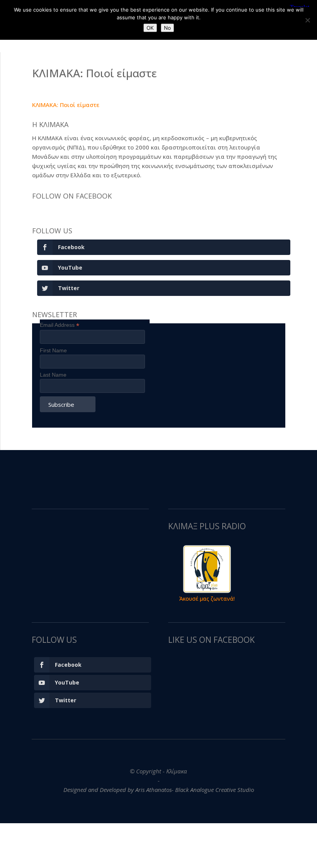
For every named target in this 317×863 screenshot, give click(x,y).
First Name (53, 350)
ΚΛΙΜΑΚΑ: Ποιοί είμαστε (65, 105)
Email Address (59, 325)
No (167, 28)
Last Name (53, 375)
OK (150, 28)
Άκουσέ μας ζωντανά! (207, 598)
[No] (307, 20)
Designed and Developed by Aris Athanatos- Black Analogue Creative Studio (158, 789)
